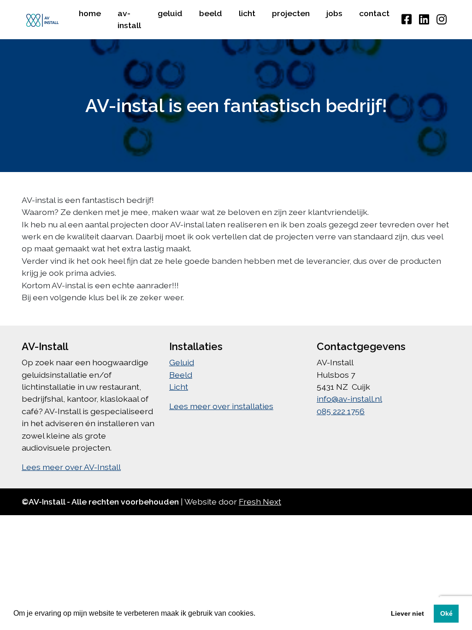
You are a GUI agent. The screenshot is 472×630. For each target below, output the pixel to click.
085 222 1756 (341, 411)
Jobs (334, 13)
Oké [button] (446, 613)
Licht (247, 13)
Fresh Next (260, 501)
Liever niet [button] (407, 613)
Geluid (170, 13)
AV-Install (129, 19)
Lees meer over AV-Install (71, 467)
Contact (374, 13)
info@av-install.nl (349, 399)
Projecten (291, 13)
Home (90, 13)
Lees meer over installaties (221, 406)
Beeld (210, 13)
